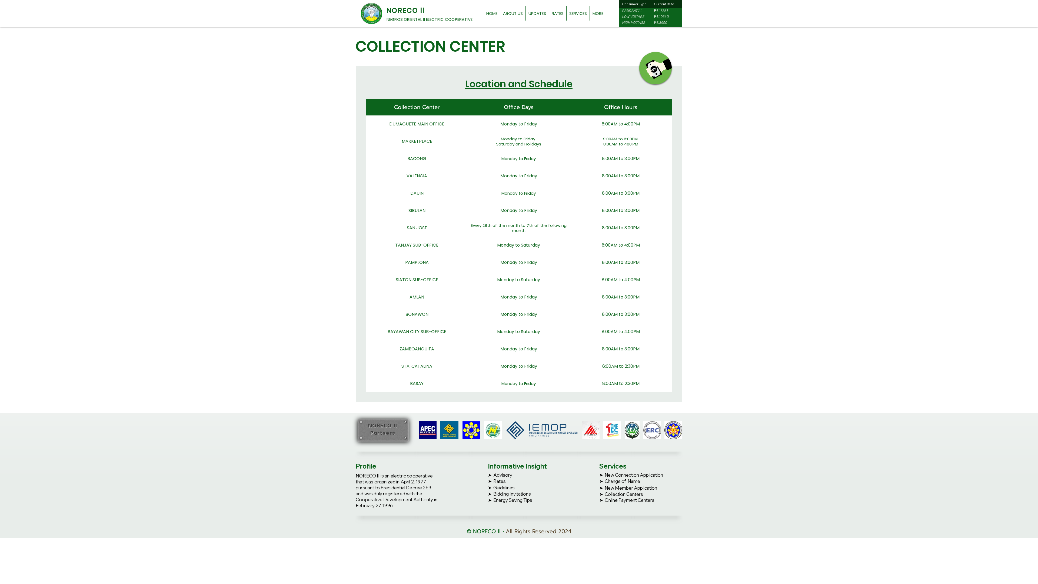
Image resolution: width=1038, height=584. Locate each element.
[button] (512, 13)
